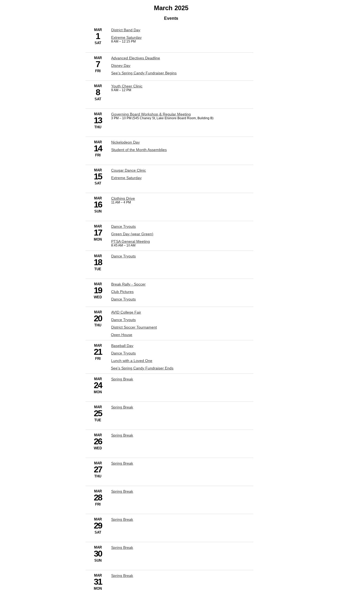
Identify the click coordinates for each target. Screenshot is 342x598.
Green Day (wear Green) (132, 234)
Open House (121, 335)
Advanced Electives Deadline (135, 58)
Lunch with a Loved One (131, 360)
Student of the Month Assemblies (139, 150)
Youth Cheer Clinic (126, 86)
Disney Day (120, 65)
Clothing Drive (123, 198)
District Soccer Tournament (134, 327)
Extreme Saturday (126, 37)
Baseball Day (122, 346)
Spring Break (122, 379)
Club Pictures (122, 292)
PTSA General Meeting (130, 241)
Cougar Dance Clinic (128, 170)
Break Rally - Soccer (128, 284)
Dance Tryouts (123, 226)
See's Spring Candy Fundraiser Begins (144, 73)
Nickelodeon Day (125, 142)
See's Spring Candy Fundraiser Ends (142, 368)
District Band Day (125, 30)
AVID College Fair (126, 312)
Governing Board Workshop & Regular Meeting (151, 114)
